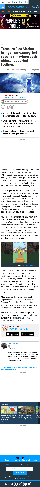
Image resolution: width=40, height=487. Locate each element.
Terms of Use (34, 477)
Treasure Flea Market (18, 97)
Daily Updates (12, 464)
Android (8, 2)
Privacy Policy (21, 478)
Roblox (16, 2)
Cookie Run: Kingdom (18, 11)
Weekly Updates (27, 464)
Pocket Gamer (30, 265)
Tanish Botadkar (8, 95)
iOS (2, 2)
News (22, 2)
